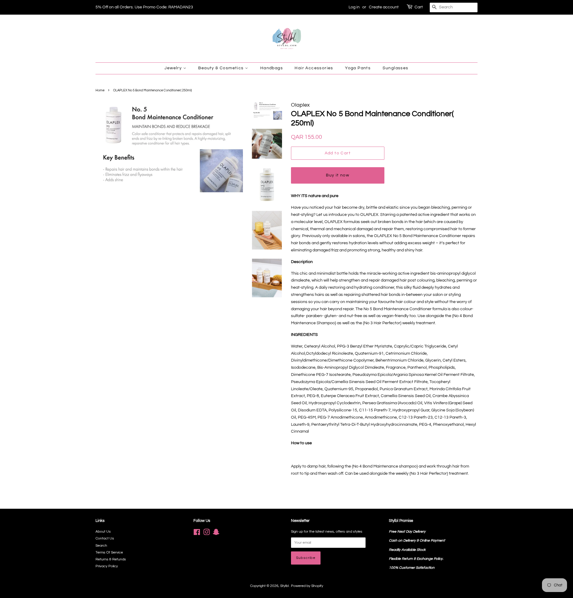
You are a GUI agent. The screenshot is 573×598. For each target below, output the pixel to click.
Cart (419, 7)
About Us (103, 531)
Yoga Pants (358, 68)
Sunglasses (396, 68)
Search (101, 545)
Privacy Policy (107, 566)
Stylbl (284, 586)
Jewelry (173, 68)
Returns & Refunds (111, 559)
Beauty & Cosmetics (221, 68)
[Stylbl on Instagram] (206, 533)
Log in (354, 7)
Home (100, 90)
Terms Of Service (109, 552)
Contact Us (105, 538)
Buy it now (337, 175)
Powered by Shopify (307, 586)
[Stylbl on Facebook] (196, 533)
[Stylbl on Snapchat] (216, 533)
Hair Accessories (314, 68)
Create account (384, 7)
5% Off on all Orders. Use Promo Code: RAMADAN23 (144, 7)
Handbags (271, 68)
